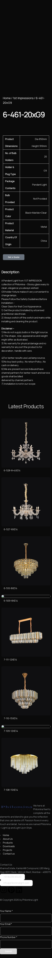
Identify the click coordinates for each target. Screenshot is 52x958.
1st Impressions (23, 98)
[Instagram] (3, 889)
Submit (8, 951)
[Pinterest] (11, 889)
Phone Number (8, 937)
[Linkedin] (19, 889)
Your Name (6, 911)
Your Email (6, 924)
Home (7, 98)
